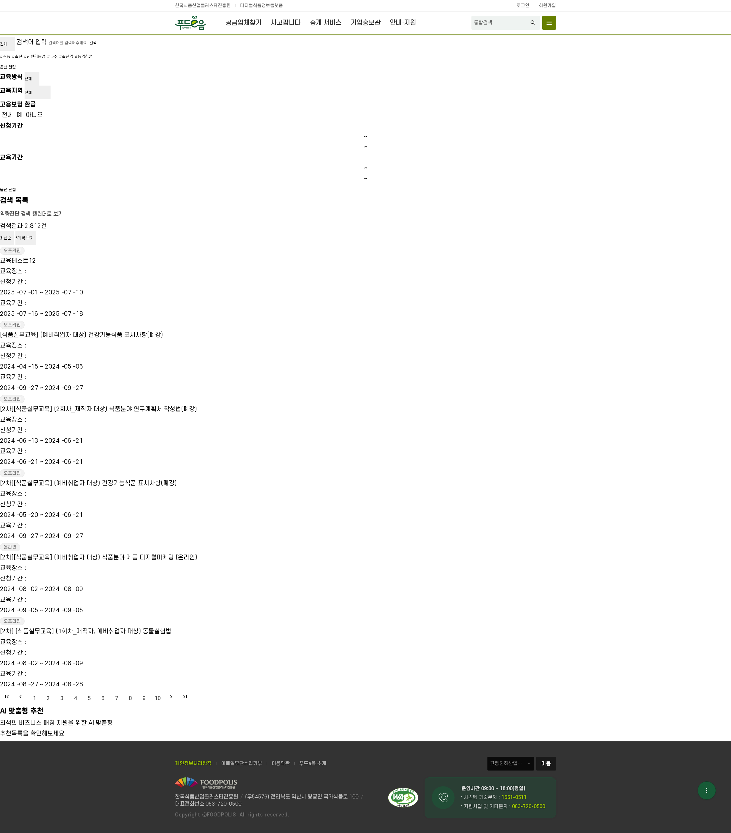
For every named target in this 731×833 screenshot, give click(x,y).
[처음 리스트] (7, 696)
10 (157, 698)
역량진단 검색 (15, 214)
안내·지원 (403, 23)
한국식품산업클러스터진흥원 (203, 5)
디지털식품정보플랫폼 (261, 5)
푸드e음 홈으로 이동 (190, 22)
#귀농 (5, 56)
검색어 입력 (32, 42)
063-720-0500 (528, 806)
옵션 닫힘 (8, 190)
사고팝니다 (286, 23)
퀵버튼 (707, 790)
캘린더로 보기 (47, 214)
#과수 (52, 56)
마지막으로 (185, 696)
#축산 (17, 56)
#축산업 (66, 56)
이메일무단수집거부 (241, 763)
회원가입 (547, 5)
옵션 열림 (8, 67)
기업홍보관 (366, 23)
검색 (533, 23)
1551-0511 (514, 797)
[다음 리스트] (171, 696)
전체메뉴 (549, 23)
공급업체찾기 (244, 23)
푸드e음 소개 (312, 763)
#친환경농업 (34, 56)
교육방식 (11, 77)
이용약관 (281, 763)
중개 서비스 (326, 23)
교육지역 (11, 90)
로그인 (523, 5)
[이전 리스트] (20, 696)
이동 (546, 764)
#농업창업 (84, 56)
